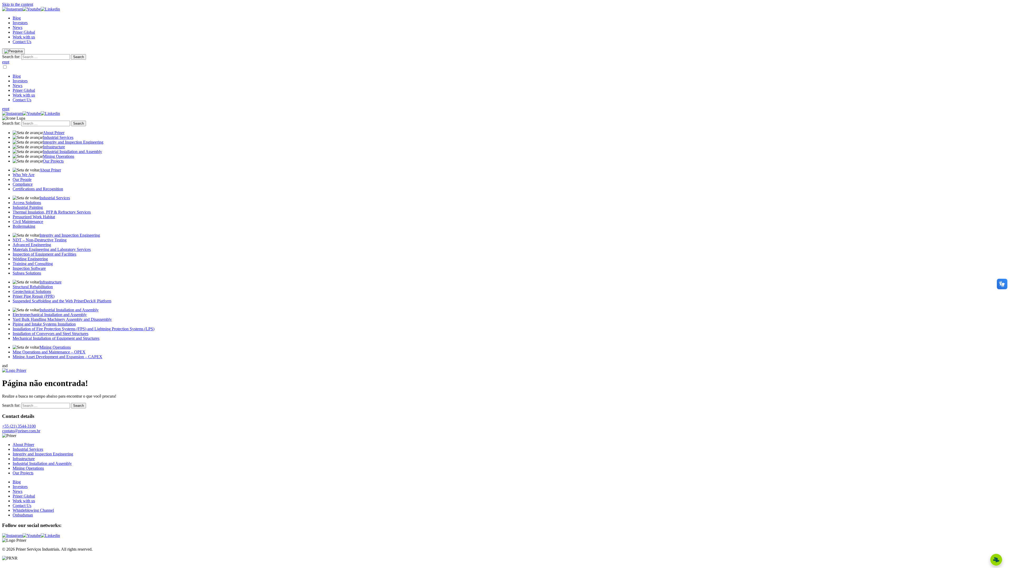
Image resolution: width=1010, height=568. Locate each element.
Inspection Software (29, 268)
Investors (20, 23)
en (4, 62)
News (17, 27)
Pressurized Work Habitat (34, 217)
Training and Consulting (33, 263)
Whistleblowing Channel (33, 510)
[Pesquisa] (13, 51)
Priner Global (24, 32)
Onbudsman (23, 515)
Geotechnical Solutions (32, 291)
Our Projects (53, 161)
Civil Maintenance (28, 221)
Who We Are (23, 175)
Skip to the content (17, 4)
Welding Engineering (30, 259)
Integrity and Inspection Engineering (73, 142)
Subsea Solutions (27, 273)
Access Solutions (27, 202)
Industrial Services (58, 137)
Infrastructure (54, 147)
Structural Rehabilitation (33, 287)
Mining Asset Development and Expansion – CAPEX (57, 356)
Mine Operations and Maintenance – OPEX (49, 352)
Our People (22, 179)
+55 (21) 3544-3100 (19, 426)
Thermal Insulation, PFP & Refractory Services (52, 212)
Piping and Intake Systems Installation (44, 324)
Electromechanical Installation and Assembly (50, 314)
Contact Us (22, 41)
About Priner (53, 132)
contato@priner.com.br (21, 431)
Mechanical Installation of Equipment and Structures (56, 338)
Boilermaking (24, 226)
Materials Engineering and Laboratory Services (52, 249)
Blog (17, 18)
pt (7, 62)
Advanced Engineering (32, 244)
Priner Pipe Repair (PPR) (33, 296)
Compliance (23, 184)
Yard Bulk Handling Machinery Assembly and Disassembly (62, 319)
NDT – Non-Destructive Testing (40, 240)
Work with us (24, 37)
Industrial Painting (28, 207)
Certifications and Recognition (38, 189)
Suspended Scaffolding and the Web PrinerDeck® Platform (62, 301)
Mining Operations (58, 156)
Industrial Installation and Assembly (72, 151)
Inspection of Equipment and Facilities (44, 254)
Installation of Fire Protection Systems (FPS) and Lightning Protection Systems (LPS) (83, 329)
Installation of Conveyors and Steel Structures (50, 333)
